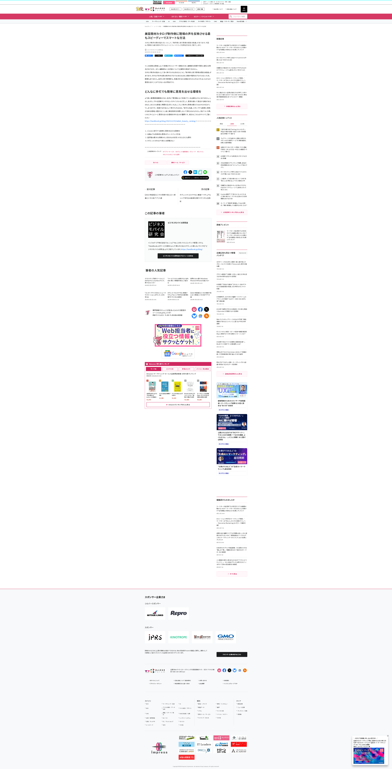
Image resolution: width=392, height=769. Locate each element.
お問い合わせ (203, 680)
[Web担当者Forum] (155, 671)
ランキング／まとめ (203, 718)
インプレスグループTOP (230, 683)
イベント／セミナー (222, 714)
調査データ (201, 707)
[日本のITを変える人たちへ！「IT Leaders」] (204, 745)
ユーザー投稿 (157, 26)
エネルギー (206, 3)
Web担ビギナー (175, 9)
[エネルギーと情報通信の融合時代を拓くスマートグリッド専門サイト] (221, 745)
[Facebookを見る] (224, 670)
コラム (200, 711)
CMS (215, 21)
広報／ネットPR (150, 721)
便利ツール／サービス (204, 714)
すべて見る (233, 574)
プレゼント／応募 (242, 711)
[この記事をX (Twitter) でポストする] (190, 172)
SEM (164, 725)
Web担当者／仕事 (242, 21)
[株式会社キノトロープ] (178, 637)
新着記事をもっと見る (233, 106)
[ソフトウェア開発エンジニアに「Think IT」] (204, 738)
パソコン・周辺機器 (202, 369)
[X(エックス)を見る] (229, 670)
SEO (147, 21)
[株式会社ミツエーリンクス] (155, 613)
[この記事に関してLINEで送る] (205, 172)
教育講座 (217, 3)
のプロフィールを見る (178, 256)
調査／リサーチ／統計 (227, 21)
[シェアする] (185, 172)
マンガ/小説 (220, 711)
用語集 (239, 714)
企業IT (204, 1)
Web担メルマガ (188, 9)
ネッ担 (167, 315)
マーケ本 (153, 369)
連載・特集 (200, 9)
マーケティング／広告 (158, 21)
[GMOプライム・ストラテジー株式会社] (226, 637)
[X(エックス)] (206, 309)
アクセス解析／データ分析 (187, 21)
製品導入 (194, 2)
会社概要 (201, 683)
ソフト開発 (210, 1)
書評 (218, 707)
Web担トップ (148, 26)
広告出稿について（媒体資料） (183, 680)
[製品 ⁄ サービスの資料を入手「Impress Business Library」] (187, 751)
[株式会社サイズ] (202, 637)
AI (169, 21)
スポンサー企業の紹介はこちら (232, 654)
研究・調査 (228, 1)
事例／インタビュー (222, 704)
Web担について (218, 9)
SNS (174, 21)
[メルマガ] (194, 309)
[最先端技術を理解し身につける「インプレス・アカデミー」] (239, 751)
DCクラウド (221, 1)
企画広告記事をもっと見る (233, 374)
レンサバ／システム (185, 718)
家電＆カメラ (186, 369)
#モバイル (200, 152)
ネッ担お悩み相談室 (176, 315)
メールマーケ (149, 725)
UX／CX (165, 718)
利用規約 (226, 680)
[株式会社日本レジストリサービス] (155, 637)
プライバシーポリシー (156, 683)
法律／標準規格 (150, 718)
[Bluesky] (234, 670)
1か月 (242, 124)
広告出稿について (232, 9)
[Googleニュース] (200, 315)
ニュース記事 (241, 707)
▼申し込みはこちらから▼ (361, 747)
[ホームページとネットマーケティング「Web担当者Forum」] (221, 738)
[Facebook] (200, 309)
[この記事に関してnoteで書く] (200, 172)
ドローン (211, 3)
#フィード (193, 152)
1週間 (232, 124)
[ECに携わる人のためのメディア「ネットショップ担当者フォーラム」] (239, 745)
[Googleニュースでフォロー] (240, 670)
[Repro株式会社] (178, 613)
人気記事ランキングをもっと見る (233, 212)
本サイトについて (155, 680)
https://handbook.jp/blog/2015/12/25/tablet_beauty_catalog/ (170, 121)
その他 (181, 725)
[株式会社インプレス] (159, 748)
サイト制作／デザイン (204, 21)
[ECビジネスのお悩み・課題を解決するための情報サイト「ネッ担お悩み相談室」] (187, 758)
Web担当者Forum (155, 9)
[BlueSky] (194, 315)
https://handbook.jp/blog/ (192, 249)
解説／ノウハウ (202, 704)
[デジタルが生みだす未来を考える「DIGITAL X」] (204, 751)
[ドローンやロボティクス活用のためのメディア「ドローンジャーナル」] (221, 751)
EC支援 (222, 3)
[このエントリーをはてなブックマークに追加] (195, 172)
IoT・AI (215, 1)
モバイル (182, 721)
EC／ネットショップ (168, 721)
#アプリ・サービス (168, 152)
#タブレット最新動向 (182, 152)
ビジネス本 (170, 369)
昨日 (221, 124)
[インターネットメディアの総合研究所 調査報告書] (239, 738)
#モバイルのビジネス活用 (171, 154)
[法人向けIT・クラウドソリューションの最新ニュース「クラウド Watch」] (187, 745)
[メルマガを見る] (219, 670)
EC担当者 (181, 2)
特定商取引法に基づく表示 (182, 683)
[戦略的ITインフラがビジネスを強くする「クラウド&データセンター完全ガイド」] (187, 738)
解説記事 (240, 704)
